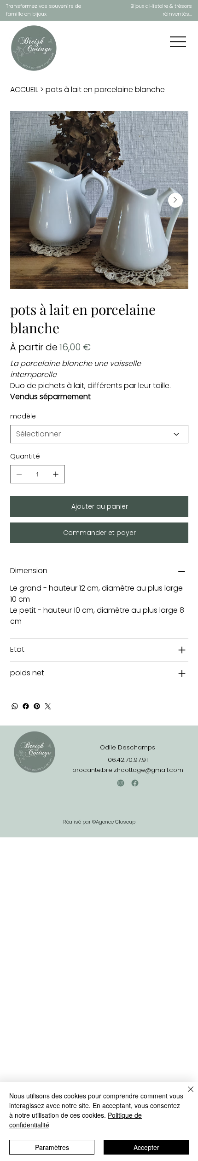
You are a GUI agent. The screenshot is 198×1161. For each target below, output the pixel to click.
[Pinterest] (36, 706)
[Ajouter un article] (56, 474)
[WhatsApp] (14, 706)
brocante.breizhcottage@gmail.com (127, 770)
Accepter (146, 1147)
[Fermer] (185, 1095)
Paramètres (52, 1147)
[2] (134, 783)
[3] (120, 783)
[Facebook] (25, 706)
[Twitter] (47, 706)
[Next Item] (175, 200)
